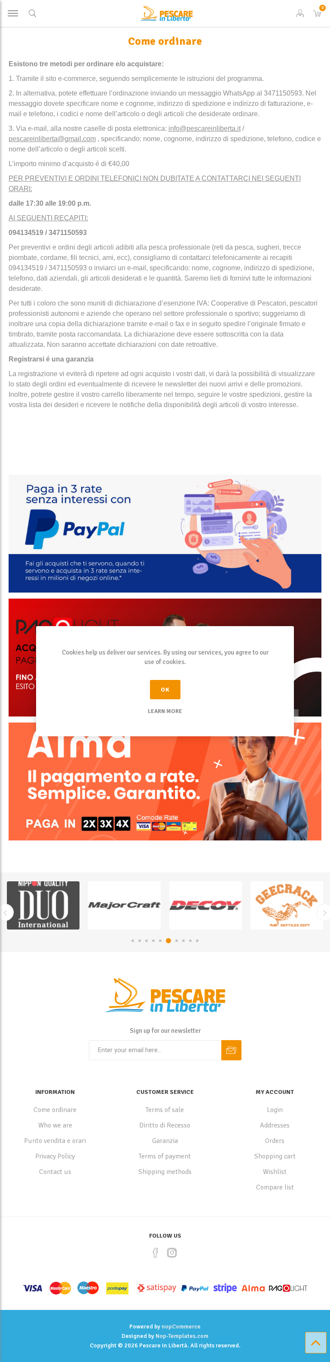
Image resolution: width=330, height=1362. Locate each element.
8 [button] (183, 940)
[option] (43, 905)
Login (275, 1110)
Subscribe (231, 1050)
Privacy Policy (55, 1156)
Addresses (275, 1125)
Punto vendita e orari (55, 1141)
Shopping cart (275, 1156)
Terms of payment (165, 1156)
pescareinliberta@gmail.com (52, 138)
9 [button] (190, 940)
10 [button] (197, 940)
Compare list (275, 1187)
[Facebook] (155, 1253)
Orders (274, 1141)
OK (165, 689)
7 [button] (176, 940)
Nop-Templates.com (182, 1336)
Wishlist (275, 1171)
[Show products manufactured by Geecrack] (287, 905)
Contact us (55, 1171)
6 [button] (168, 940)
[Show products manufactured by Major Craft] (124, 905)
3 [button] (146, 940)
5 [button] (160, 940)
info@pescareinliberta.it (204, 128)
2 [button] (139, 940)
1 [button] (132, 940)
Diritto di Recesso (164, 1125)
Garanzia (165, 1141)
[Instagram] (172, 1253)
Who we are (55, 1125)
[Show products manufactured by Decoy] (205, 905)
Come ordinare (55, 1110)
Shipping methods (165, 1171)
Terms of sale (165, 1110)
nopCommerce (181, 1326)
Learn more (165, 711)
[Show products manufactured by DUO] (43, 905)
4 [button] (153, 940)
